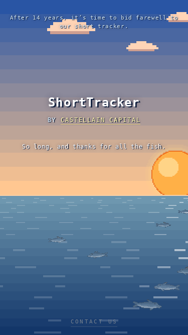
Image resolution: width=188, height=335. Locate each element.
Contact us (94, 321)
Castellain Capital (100, 120)
